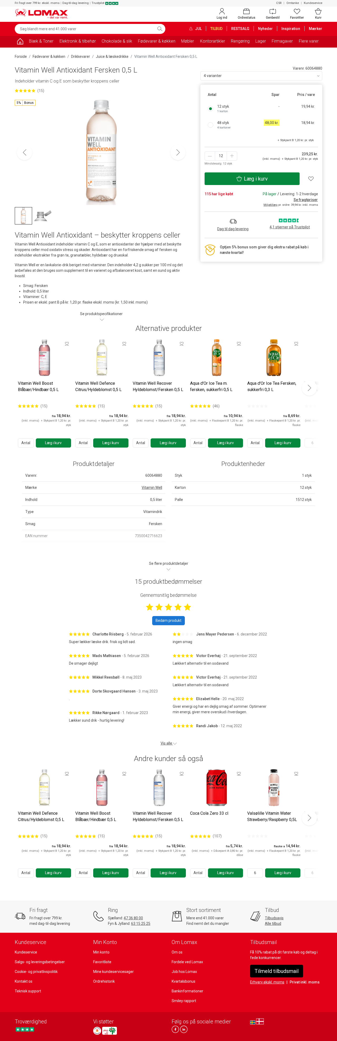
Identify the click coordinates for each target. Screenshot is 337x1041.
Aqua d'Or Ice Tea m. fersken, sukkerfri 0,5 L (211, 386)
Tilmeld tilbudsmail (277, 971)
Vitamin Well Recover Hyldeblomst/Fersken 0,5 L (158, 386)
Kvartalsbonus (183, 981)
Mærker (315, 29)
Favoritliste (102, 962)
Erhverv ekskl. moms (267, 982)
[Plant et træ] (109, 1031)
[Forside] (20, 42)
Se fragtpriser (306, 200)
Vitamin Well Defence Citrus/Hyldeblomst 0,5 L (98, 386)
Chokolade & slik (117, 41)
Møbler (187, 41)
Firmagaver (282, 41)
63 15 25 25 (140, 923)
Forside (21, 56)
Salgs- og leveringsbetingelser (40, 962)
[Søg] (160, 29)
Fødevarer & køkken (156, 41)
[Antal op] (232, 156)
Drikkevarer (80, 56)
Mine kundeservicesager (113, 972)
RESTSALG (240, 29)
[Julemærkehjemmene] (97, 1031)
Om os (177, 952)
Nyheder (265, 29)
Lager (260, 41)
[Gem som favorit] (67, 343)
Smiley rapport (184, 1001)
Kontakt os (23, 981)
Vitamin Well (152, 487)
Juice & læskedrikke (112, 56)
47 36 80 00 (133, 918)
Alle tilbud (273, 923)
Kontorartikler (212, 41)
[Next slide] (309, 388)
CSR (278, 3)
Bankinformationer (187, 991)
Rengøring (240, 41)
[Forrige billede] (24, 152)
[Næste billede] (178, 152)
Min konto (101, 952)
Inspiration (290, 29)
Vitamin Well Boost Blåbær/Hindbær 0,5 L (38, 386)
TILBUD (216, 29)
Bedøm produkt (168, 620)
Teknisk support (28, 991)
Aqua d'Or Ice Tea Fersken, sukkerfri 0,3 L (271, 386)
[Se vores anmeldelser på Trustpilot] (25, 1029)
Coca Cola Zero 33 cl (209, 813)
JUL (198, 29)
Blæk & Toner (41, 41)
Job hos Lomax (184, 972)
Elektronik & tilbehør (78, 41)
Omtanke (292, 3)
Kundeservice (313, 3)
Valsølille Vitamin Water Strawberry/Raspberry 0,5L (272, 816)
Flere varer (309, 41)
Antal (25, 443)
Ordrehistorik (104, 981)
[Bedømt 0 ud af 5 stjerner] (257, 406)
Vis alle (167, 743)
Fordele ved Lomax (187, 962)
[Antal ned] (210, 156)
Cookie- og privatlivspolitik (36, 972)
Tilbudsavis (274, 918)
